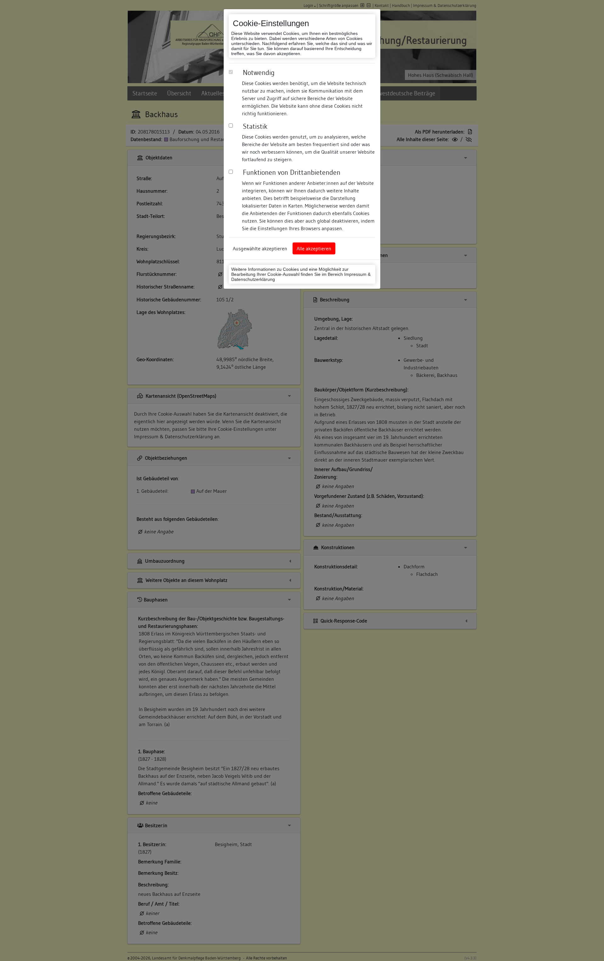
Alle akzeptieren (314, 248)
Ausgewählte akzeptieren (260, 248)
